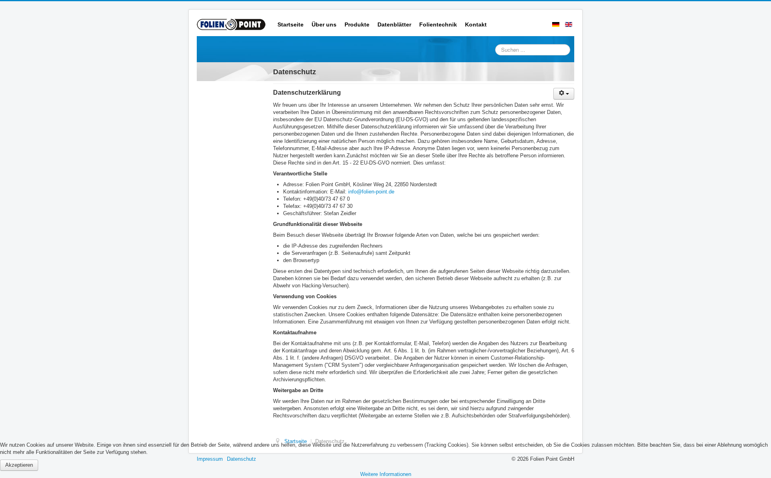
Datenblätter (394, 24)
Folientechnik (438, 24)
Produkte (357, 24)
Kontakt (476, 24)
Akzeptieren (19, 465)
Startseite (290, 24)
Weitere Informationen (385, 474)
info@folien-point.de (371, 192)
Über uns (324, 24)
